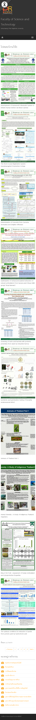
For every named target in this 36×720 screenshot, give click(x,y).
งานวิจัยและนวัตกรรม (10, 671)
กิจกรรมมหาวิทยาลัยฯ (10, 692)
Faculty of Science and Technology (15, 22)
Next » (32, 649)
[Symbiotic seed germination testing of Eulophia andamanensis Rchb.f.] (18, 372)
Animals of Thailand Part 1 (10, 458)
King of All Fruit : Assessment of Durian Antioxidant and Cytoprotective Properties (18, 574)
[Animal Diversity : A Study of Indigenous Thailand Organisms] (18, 487)
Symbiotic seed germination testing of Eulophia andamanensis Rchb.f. (16, 401)
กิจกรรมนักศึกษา (9, 667)
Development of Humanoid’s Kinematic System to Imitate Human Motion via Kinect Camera (17, 106)
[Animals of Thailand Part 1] (18, 431)
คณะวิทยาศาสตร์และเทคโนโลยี (13, 663)
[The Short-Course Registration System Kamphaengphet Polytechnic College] (18, 136)
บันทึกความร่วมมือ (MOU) (12, 705)
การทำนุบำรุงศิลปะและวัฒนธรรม (13, 684)
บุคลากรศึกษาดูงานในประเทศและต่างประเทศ (17, 701)
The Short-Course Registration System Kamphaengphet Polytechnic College (13, 165)
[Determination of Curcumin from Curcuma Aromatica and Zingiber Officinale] (18, 195)
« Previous (9, 649)
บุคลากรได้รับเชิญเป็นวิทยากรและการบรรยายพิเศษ (18, 697)
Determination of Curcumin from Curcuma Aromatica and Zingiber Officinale (15, 223)
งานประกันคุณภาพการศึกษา (12, 680)
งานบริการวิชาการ (9, 675)
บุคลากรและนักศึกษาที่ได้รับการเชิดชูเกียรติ (16, 688)
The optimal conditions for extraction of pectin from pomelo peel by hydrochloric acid (16, 632)
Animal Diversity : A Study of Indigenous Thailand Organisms (17, 515)
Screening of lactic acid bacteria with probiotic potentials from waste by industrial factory (16, 342)
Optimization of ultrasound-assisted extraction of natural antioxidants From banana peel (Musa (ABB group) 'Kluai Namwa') (18, 283)
